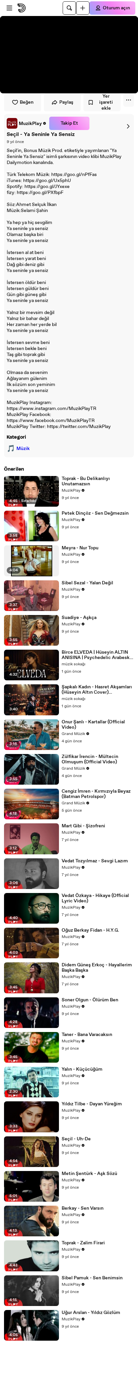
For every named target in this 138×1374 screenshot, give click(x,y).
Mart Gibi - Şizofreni (83, 826)
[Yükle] (82, 8)
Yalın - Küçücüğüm (82, 1069)
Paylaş (66, 102)
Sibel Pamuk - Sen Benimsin (92, 1278)
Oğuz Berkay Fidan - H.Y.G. (90, 930)
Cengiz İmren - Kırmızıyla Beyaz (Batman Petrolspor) (96, 794)
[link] (27, 123)
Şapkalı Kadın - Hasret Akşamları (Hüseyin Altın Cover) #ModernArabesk (97, 689)
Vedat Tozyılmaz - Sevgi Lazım (95, 861)
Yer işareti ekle (106, 102)
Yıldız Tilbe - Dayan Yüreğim (92, 1104)
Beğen (26, 102)
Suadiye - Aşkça (79, 617)
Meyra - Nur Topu (80, 548)
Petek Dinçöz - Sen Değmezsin (95, 513)
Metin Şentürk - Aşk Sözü (89, 1173)
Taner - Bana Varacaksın (87, 1034)
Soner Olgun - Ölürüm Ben (90, 1000)
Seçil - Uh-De (76, 1139)
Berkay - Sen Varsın (83, 1208)
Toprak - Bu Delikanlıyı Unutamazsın (86, 481)
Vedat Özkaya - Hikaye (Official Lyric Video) (95, 898)
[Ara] (69, 8)
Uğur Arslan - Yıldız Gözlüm (91, 1312)
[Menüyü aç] (9, 8)
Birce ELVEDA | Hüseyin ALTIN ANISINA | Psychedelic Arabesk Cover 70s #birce (96, 655)
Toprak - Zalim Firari (83, 1243)
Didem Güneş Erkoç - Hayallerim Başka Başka (97, 967)
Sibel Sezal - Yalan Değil (87, 583)
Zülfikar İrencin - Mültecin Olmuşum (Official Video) (90, 759)
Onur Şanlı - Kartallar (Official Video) (93, 724)
